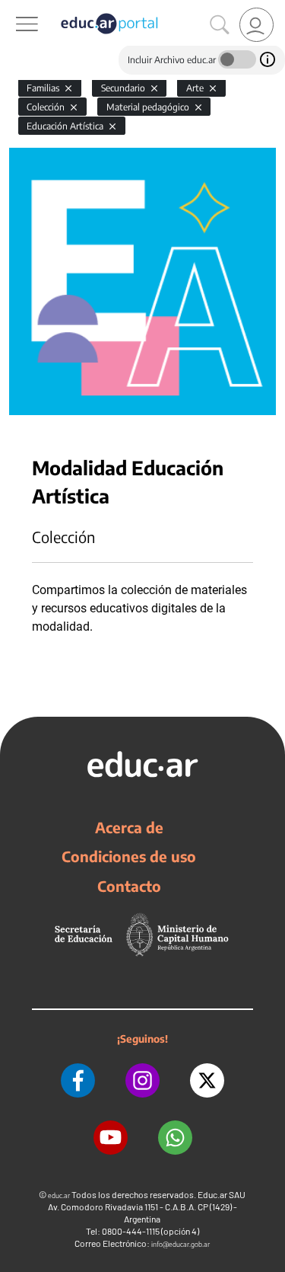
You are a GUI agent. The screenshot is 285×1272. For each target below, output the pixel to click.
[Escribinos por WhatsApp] (175, 1137)
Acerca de (129, 827)
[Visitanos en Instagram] (142, 1080)
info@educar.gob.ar (180, 1244)
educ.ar (59, 1195)
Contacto (129, 886)
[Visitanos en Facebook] (77, 1080)
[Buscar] (219, 25)
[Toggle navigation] (14, 8)
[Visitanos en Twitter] (207, 1080)
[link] (256, 25)
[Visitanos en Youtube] (110, 1137)
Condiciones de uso (129, 856)
